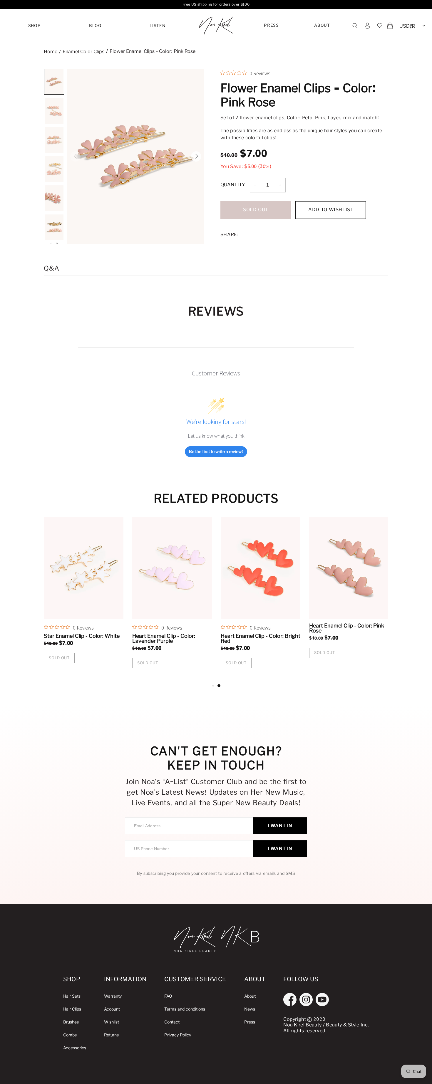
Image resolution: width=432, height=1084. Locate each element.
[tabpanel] (83, 599)
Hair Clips (72, 1009)
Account (112, 1009)
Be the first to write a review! (216, 451)
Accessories (74, 1048)
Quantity (232, 184)
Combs (70, 1035)
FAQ (168, 996)
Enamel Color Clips (83, 51)
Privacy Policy (177, 1035)
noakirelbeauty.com (216, 25)
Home (50, 51)
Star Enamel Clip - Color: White (259, 635)
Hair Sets (72, 996)
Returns (111, 1035)
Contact (172, 1022)
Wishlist (111, 1022)
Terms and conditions (184, 1009)
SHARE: (229, 234)
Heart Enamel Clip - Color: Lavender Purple (340, 638)
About (322, 26)
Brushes (71, 1022)
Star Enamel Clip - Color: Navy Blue (169, 638)
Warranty (113, 996)
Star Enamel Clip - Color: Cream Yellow (82, 638)
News (249, 1009)
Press (271, 26)
